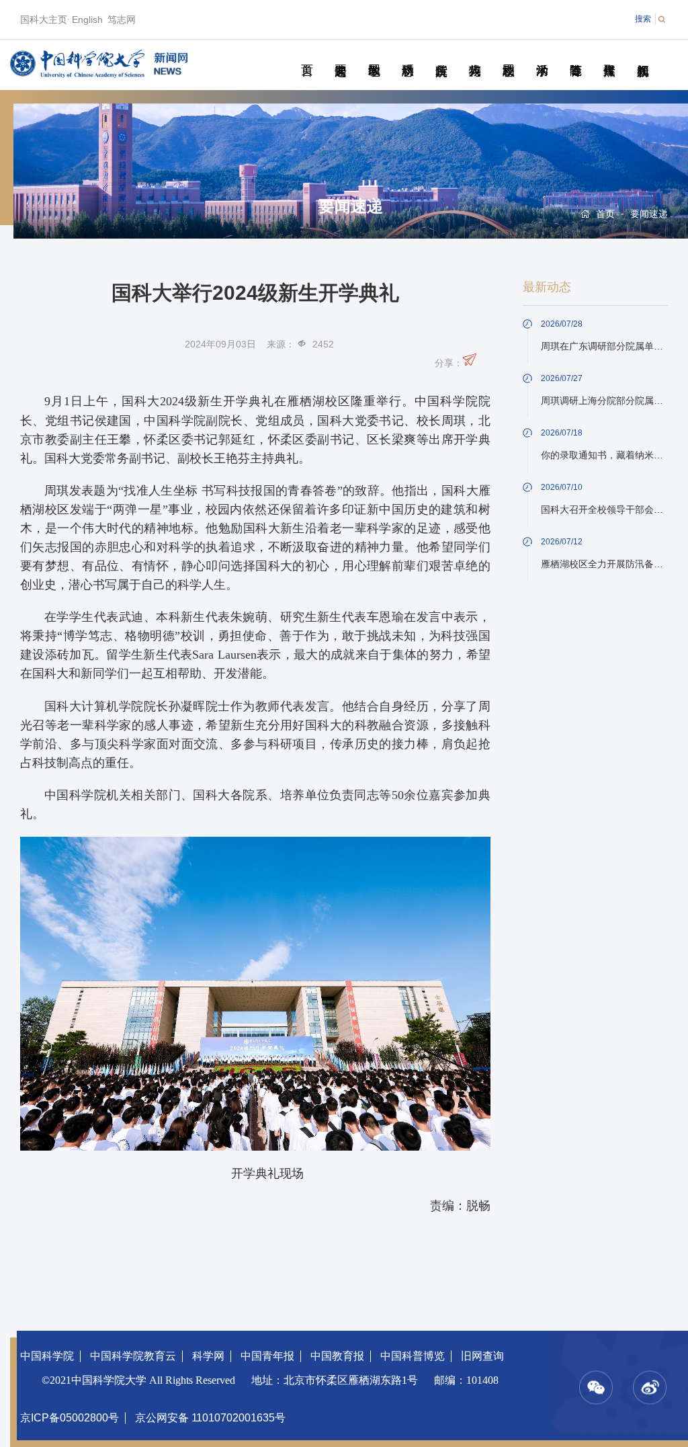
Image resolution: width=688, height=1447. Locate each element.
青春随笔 (575, 55)
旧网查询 (482, 1356)
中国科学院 (47, 1356)
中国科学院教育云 (133, 1356)
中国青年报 (267, 1356)
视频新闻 (643, 55)
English (87, 19)
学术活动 (542, 55)
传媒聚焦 (609, 55)
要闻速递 (340, 55)
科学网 (208, 1356)
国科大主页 (43, 19)
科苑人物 (475, 55)
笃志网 (122, 19)
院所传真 (441, 55)
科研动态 (407, 55)
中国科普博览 (412, 1356)
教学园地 (374, 55)
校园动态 (508, 55)
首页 (307, 55)
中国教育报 (337, 1356)
